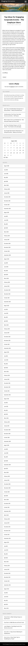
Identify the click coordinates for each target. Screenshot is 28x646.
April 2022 (6, 367)
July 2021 (6, 402)
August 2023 (6, 305)
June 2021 (6, 406)
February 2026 (7, 189)
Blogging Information (8, 1)
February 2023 (7, 328)
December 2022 (7, 336)
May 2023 (6, 317)
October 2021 (6, 391)
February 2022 (7, 375)
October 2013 (6, 534)
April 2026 (6, 181)
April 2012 (6, 604)
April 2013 (6, 557)
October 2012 (6, 581)
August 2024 (6, 259)
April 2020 (6, 460)
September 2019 (7, 464)
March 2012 (6, 608)
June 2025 (6, 220)
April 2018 (6, 495)
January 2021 (6, 425)
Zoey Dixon (6, 622)
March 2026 (6, 185)
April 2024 (6, 274)
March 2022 (6, 371)
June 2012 (6, 596)
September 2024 (7, 255)
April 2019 (6, 468)
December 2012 (7, 573)
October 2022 (6, 344)
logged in (12, 86)
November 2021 (7, 387)
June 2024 (6, 266)
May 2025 (6, 224)
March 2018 (6, 499)
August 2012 (6, 588)
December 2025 (7, 197)
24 (10, 152)
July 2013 (6, 546)
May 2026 (6, 177)
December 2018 (7, 484)
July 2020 (6, 449)
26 (17, 152)
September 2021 (7, 394)
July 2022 (6, 356)
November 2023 (7, 294)
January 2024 (6, 286)
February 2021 (7, 422)
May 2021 (6, 410)
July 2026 (6, 169)
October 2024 (6, 251)
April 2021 (6, 414)
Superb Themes (22, 644)
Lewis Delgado (7, 626)
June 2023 (6, 313)
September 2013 (7, 538)
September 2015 (7, 511)
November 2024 (7, 247)
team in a (22, 47)
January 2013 (6, 569)
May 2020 (6, 457)
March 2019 (6, 472)
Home (4, 77)
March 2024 (6, 278)
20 (20, 150)
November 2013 (7, 530)
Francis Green (7, 617)
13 (20, 147)
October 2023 (6, 297)
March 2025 (6, 231)
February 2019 (7, 476)
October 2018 (6, 491)
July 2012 (6, 592)
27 (20, 152)
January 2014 (6, 523)
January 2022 (6, 379)
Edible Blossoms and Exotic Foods (17, 622)
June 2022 (6, 360)
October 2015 (6, 507)
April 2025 (6, 228)
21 (23, 150)
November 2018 (7, 488)
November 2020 (7, 433)
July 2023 (6, 309)
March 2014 (6, 515)
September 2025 (7, 208)
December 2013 (7, 526)
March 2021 (6, 418)
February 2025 (7, 235)
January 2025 (6, 239)
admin (20, 24)
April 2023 (6, 321)
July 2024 (6, 263)
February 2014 (7, 519)
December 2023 (7, 290)
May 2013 (6, 554)
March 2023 (6, 325)
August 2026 (6, 165)
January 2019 (6, 480)
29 (4, 155)
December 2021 (7, 383)
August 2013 (6, 542)
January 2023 (6, 332)
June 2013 (6, 550)
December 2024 (7, 243)
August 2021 (6, 398)
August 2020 (6, 445)
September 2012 (7, 585)
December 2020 (7, 429)
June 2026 (6, 173)
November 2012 (7, 577)
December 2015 (7, 503)
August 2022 (6, 352)
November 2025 (7, 200)
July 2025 (6, 216)
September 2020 (7, 441)
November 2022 (7, 340)
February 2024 (7, 282)
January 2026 (6, 193)
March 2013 (6, 561)
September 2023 (7, 301)
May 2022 (6, 363)
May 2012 (6, 600)
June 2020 (6, 453)
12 (17, 147)
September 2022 (7, 348)
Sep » (7, 157)
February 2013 (7, 565)
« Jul (4, 157)
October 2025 (6, 204)
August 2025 (6, 212)
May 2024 (6, 270)
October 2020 (6, 437)
